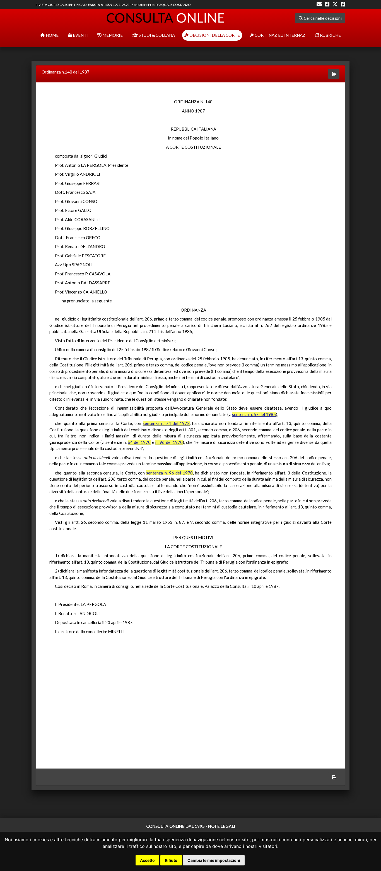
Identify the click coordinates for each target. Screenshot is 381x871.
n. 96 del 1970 (169, 442)
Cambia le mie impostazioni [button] (213, 860)
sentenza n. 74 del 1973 (166, 423)
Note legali (221, 826)
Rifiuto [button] (171, 860)
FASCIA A (95, 5)
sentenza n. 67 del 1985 (254, 414)
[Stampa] (333, 74)
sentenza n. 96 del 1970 (169, 472)
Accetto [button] (147, 860)
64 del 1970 (139, 442)
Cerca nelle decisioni (322, 18)
